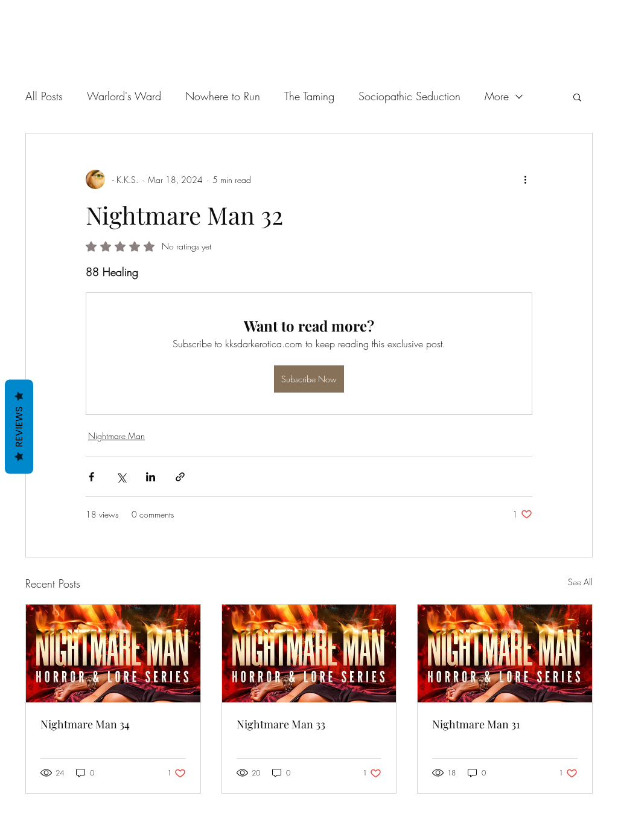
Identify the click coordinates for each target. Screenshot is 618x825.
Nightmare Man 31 (476, 724)
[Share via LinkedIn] (150, 477)
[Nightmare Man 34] (113, 653)
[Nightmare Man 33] (309, 653)
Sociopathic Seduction (409, 96)
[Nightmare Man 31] (505, 653)
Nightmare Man (116, 435)
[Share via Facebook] (91, 477)
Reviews (19, 427)
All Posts (44, 96)
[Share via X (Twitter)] (121, 477)
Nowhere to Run (222, 96)
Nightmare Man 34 (85, 724)
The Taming (309, 96)
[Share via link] (180, 477)
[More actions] (525, 179)
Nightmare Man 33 (281, 724)
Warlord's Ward (124, 96)
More (497, 96)
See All (580, 582)
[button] (577, 96)
